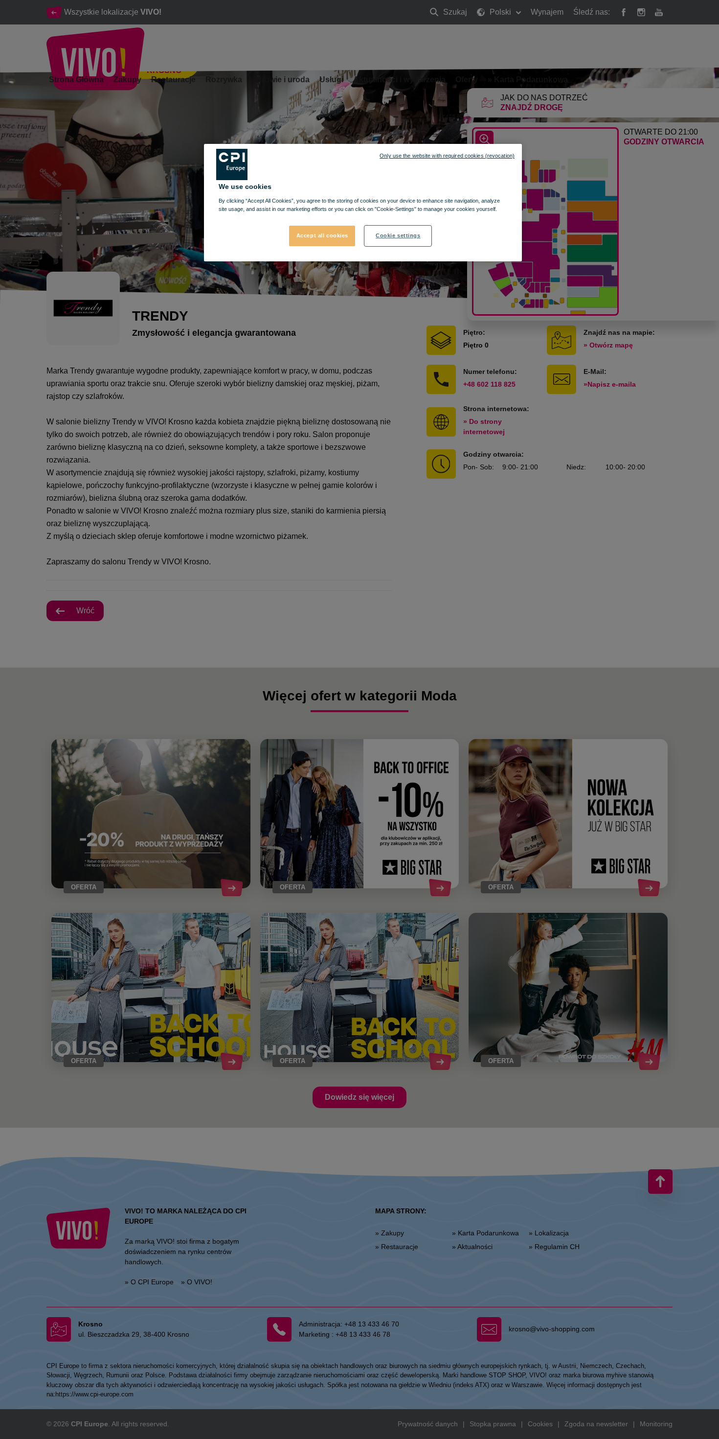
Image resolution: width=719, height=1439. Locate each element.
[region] (363, 202)
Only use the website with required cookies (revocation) (447, 156)
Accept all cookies (322, 235)
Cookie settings (398, 235)
